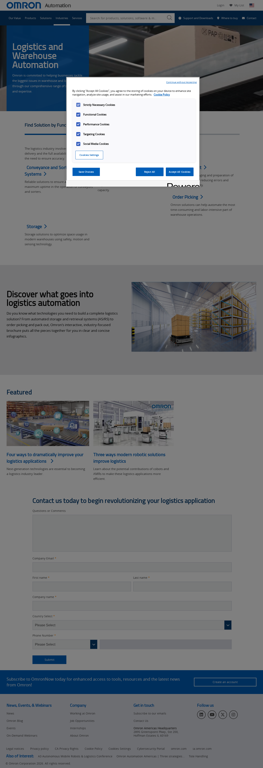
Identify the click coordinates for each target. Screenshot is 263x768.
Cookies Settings (89, 154)
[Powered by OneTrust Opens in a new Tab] (182, 184)
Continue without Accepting (181, 82)
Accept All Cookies (179, 171)
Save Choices (86, 171)
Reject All (149, 171)
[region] (133, 132)
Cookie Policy (162, 94)
